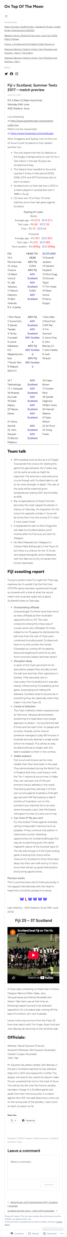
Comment (49, 1184)
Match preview (41, 1138)
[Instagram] (17, 74)
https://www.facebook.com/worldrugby (32, 133)
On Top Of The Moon (23, 6)
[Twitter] (6, 74)
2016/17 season (25, 1138)
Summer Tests (14, 1142)
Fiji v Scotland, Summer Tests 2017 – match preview (32, 87)
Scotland (53, 1138)
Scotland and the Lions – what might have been (31, 1210)
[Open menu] (6, 16)
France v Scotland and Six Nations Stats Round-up (29, 44)
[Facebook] (11, 74)
